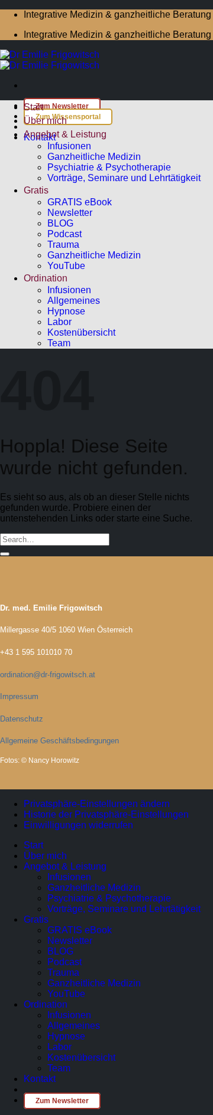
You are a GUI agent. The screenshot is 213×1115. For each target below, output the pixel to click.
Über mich (45, 121)
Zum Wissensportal (68, 117)
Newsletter (69, 213)
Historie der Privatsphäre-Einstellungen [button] (106, 814)
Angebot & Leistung (65, 134)
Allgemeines (73, 301)
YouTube (66, 266)
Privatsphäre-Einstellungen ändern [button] (97, 804)
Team (58, 343)
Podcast (64, 234)
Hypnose (66, 311)
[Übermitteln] (4, 554)
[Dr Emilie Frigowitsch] (49, 60)
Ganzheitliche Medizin (94, 157)
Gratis (36, 190)
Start (33, 107)
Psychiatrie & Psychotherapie (109, 167)
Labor (59, 322)
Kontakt (40, 1079)
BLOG (60, 223)
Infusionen (69, 146)
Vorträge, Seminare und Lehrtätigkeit (124, 178)
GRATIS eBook (79, 202)
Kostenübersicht (81, 332)
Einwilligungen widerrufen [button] (78, 825)
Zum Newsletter (62, 106)
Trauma (63, 245)
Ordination (45, 278)
